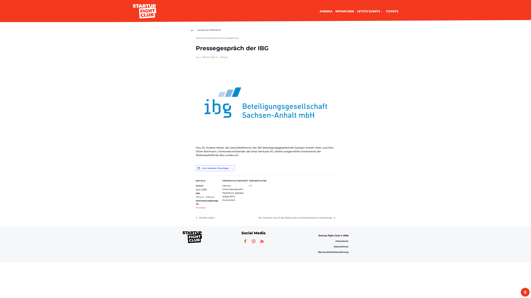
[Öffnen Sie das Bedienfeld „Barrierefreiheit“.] (525, 292)
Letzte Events (368, 11)
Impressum (341, 241)
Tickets (392, 11)
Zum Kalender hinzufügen (215, 168)
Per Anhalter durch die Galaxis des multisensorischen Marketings (295, 217)
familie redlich (206, 217)
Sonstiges (201, 207)
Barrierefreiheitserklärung (333, 252)
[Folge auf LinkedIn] (262, 241)
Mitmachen (344, 11)
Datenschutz (341, 246)
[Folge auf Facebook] (245, 241)
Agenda (326, 11)
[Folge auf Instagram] (253, 241)
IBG (251, 185)
